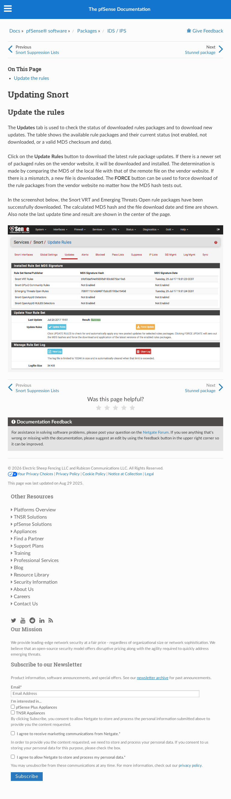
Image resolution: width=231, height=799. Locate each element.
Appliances (25, 531)
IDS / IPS (116, 31)
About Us (24, 589)
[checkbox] (115, 710)
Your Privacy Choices (35, 474)
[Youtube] (22, 621)
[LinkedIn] (41, 621)
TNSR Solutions (30, 517)
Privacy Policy (68, 474)
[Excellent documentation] (132, 408)
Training (22, 553)
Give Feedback (207, 31)
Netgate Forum (156, 432)
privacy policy (190, 765)
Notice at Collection (125, 474)
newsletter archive (152, 678)
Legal (149, 474)
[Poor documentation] (107, 408)
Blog (18, 567)
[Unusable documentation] (98, 408)
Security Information (35, 582)
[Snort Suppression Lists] (10, 49)
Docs (14, 31)
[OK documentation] (115, 408)
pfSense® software (46, 31)
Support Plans (29, 546)
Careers (22, 596)
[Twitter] (13, 621)
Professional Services (36, 560)
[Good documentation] (124, 408)
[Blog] (50, 621)
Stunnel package (200, 52)
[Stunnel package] (221, 49)
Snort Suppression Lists (37, 52)
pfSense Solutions (33, 524)
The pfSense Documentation (119, 9)
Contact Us (26, 603)
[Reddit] (32, 621)
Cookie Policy (94, 474)
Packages (87, 31)
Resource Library (31, 575)
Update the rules (31, 78)
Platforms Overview (35, 509)
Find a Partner (29, 538)
